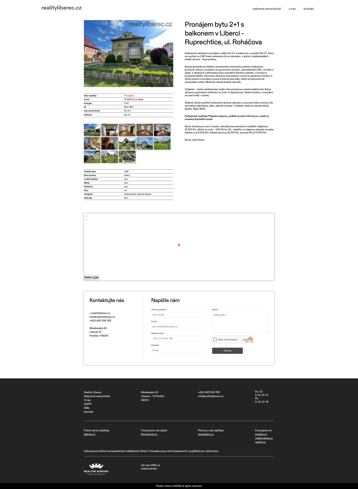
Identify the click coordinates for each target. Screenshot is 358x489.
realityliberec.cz (61, 7)
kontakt (309, 9)
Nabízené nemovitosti (97, 396)
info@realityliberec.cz (102, 317)
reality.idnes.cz (264, 438)
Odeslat (227, 350)
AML (87, 408)
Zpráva (215, 309)
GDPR (87, 404)
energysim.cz (206, 434)
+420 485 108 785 (100, 320)
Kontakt (88, 412)
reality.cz (260, 442)
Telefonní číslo (157, 333)
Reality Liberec (93, 392)
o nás (292, 9)
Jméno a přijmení (158, 309)
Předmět (155, 345)
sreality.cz (261, 434)
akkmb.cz (89, 434)
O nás (87, 400)
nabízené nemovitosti (267, 9)
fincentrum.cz (149, 434)
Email (153, 321)
